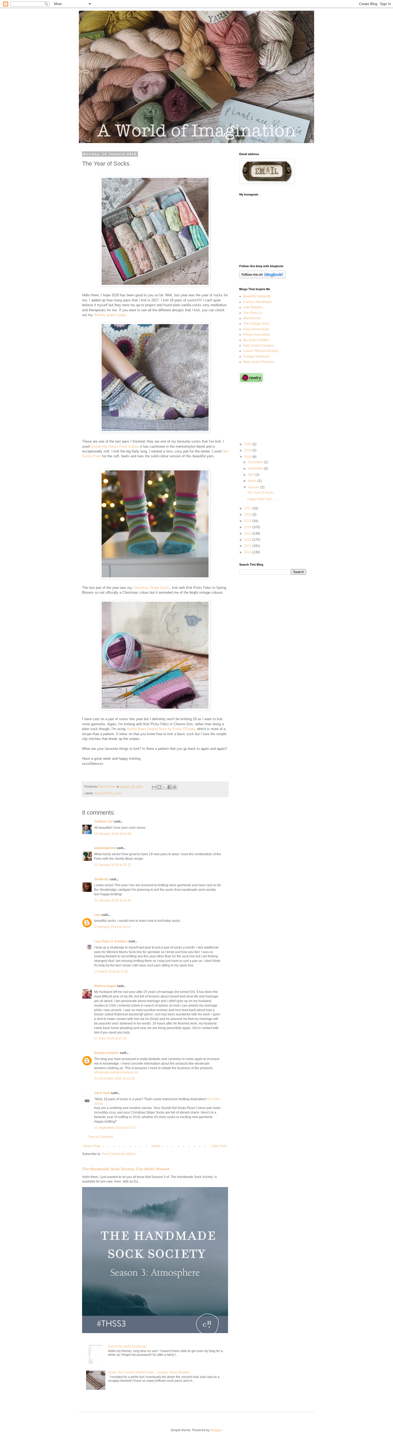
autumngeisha (105, 848)
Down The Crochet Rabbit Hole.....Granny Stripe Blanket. (149, 1372)
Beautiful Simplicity (257, 296)
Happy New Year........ (262, 499)
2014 (248, 527)
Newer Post (91, 1146)
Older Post (219, 1146)
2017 (248, 508)
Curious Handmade (257, 302)
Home (156, 1146)
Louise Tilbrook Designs (261, 351)
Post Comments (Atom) (118, 1154)
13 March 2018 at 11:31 (111, 971)
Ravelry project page (110, 315)
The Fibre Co (252, 313)
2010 (248, 552)
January (254, 487)
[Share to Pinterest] (174, 787)
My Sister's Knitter (256, 340)
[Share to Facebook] (169, 787)
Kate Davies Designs (258, 345)
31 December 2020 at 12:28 (114, 1078)
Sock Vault (102, 1093)
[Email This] (154, 787)
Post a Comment (101, 1137)
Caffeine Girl (103, 821)
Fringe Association (256, 334)
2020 (248, 444)
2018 (248, 457)
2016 (248, 514)
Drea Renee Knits (256, 329)
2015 (248, 521)
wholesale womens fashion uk (116, 1072)
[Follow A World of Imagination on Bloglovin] (262, 277)
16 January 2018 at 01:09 (112, 834)
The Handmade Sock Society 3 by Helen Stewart (125, 1169)
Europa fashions (106, 1053)
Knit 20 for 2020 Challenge (127, 1346)
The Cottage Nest (256, 323)
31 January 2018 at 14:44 (112, 900)
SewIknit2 (101, 879)
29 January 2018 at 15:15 (112, 865)
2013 (248, 533)
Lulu (97, 915)
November (256, 468)
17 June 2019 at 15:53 (110, 1038)
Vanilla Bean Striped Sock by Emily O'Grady (160, 729)
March (253, 481)
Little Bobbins (253, 307)
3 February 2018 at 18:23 (112, 927)
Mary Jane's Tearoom (258, 362)
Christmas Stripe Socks (151, 588)
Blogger (216, 1430)
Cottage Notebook (256, 356)
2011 (248, 546)
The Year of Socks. (260, 492)
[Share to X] (164, 787)
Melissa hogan (105, 986)
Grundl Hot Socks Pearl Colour (114, 446)
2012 (248, 540)
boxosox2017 (103, 793)
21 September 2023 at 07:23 (115, 1128)
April (251, 475)
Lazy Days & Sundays (111, 941)
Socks (118, 793)
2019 (248, 450)
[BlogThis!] (159, 787)
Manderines (252, 318)
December (256, 462)
